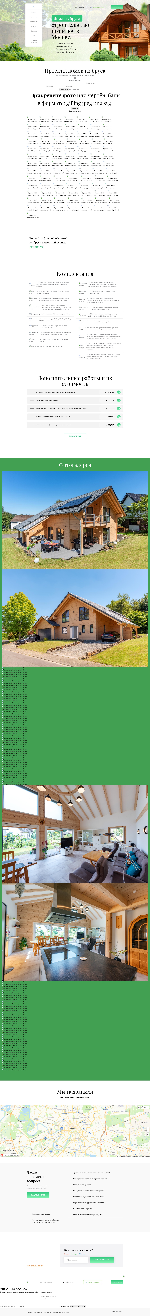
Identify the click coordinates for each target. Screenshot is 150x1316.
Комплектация (34, 17)
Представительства (117, 1311)
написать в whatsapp (94, 1282)
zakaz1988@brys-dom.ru (60, 7)
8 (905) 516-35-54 (78, 7)
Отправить (75, 109)
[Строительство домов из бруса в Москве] (33, 6)
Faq (34, 36)
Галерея (33, 26)
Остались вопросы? (34, 41)
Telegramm (82, 1254)
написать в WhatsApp (98, 7)
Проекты (33, 12)
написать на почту (35, 1266)
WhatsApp (74, 1254)
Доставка (34, 31)
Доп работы (34, 22)
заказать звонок (117, 7)
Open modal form (75, 111)
